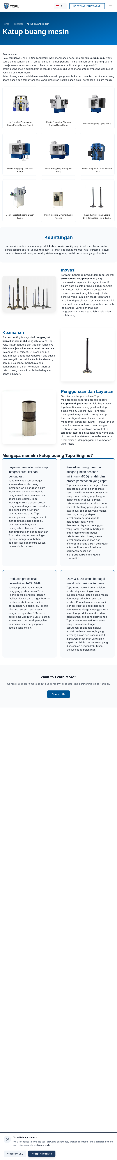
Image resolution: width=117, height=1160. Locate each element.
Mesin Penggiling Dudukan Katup (20, 170)
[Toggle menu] (110, 6)
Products (18, 23)
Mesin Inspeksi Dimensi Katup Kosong (58, 216)
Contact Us (58, 694)
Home (5, 23)
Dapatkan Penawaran (87, 6)
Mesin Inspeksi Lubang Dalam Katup (20, 216)
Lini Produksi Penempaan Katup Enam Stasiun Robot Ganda (20, 124)
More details (43, 1145)
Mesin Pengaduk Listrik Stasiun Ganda (97, 170)
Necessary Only (15, 1153)
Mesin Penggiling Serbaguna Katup (58, 170)
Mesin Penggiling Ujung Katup (97, 123)
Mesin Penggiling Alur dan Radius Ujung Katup (58, 123)
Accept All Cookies (42, 1153)
